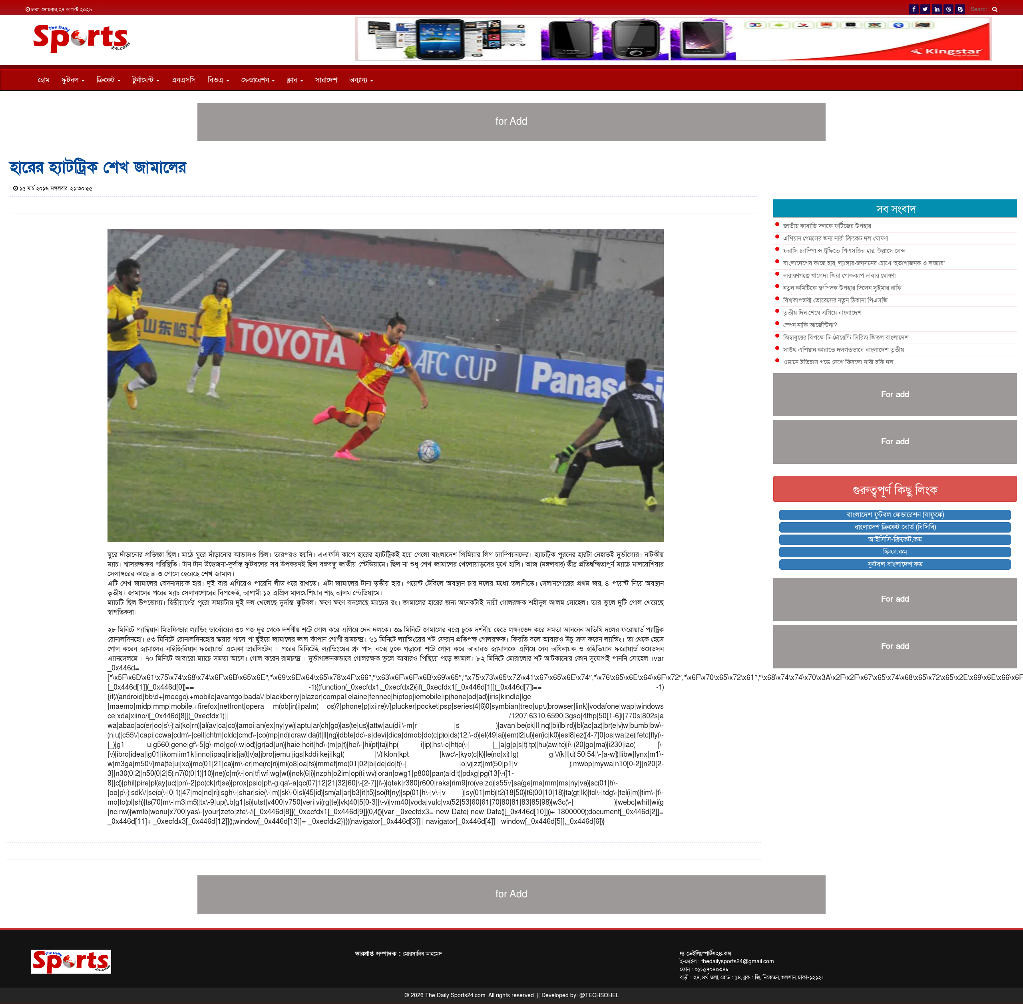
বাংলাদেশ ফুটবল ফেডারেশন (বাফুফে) (895, 514)
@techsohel (599, 995)
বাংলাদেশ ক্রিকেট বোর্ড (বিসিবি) (895, 527)
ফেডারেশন (256, 80)
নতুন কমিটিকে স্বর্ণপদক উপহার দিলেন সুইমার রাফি (842, 288)
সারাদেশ (326, 80)
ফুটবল (71, 80)
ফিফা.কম (895, 552)
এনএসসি (183, 80)
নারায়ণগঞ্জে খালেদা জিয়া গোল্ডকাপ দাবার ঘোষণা (839, 275)
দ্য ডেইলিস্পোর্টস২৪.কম (705, 953)
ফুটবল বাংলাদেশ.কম (895, 564)
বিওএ (216, 80)
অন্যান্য (359, 80)
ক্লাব (293, 80)
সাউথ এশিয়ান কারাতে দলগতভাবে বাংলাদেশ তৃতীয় (843, 350)
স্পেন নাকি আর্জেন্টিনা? (810, 325)
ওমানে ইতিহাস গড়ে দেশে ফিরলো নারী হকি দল (838, 362)
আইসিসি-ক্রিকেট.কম (895, 539)
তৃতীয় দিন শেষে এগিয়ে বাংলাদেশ (822, 312)
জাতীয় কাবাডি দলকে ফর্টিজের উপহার (827, 226)
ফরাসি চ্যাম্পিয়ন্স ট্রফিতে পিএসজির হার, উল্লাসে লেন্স (844, 251)
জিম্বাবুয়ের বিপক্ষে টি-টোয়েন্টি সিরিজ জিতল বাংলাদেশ (846, 337)
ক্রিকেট (107, 80)
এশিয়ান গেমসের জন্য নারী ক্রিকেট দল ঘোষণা (835, 238)
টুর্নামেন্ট (144, 80)
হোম (44, 80)
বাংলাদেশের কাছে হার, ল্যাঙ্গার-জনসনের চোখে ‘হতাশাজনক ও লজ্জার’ (864, 263)
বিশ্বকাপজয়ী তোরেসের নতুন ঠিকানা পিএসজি (835, 300)
